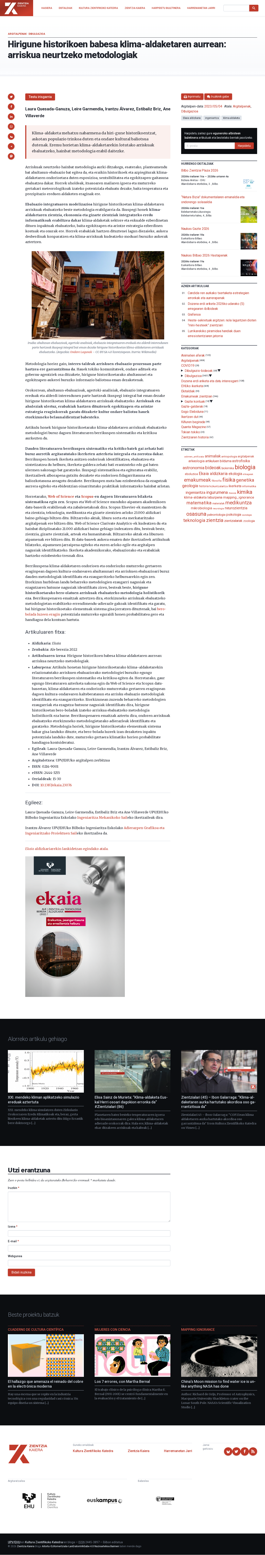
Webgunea (15, 1256)
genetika (245, 480)
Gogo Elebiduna (192, 412)
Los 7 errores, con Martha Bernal (122, 1381)
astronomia (193, 467)
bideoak (212, 467)
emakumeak (197, 480)
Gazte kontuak (195, 401)
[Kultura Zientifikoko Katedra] (42, 1501)
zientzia (214, 520)
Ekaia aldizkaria (192, 118)
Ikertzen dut (189, 417)
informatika (249, 486)
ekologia (235, 474)
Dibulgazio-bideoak (199, 371)
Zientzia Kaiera (138, 1451)
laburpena (214, 497)
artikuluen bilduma (218, 461)
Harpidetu (244, 145)
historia (203, 486)
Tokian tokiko (190, 432)
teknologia (194, 520)
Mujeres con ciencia (112, 1330)
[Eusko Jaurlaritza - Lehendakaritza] (165, 1501)
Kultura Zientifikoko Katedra (93, 1451)
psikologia (233, 515)
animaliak (212, 456)
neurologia (218, 508)
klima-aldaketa (231, 118)
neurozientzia (236, 508)
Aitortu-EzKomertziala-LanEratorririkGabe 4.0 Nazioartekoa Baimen (80, 1546)
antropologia (229, 456)
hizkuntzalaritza (218, 486)
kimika (245, 492)
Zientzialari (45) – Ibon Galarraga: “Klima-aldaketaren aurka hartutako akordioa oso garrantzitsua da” (218, 1102)
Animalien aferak (193, 355)
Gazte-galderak (192, 406)
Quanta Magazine (193, 427)
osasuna (196, 514)
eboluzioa (191, 474)
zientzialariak (233, 521)
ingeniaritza (212, 118)
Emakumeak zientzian (196, 396)
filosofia (217, 480)
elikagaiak (248, 474)
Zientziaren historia (195, 437)
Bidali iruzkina (21, 1272)
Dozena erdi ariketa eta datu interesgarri (209, 381)
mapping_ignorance (238, 497)
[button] (11, 96)
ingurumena (217, 492)
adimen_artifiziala (194, 456)
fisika (228, 479)
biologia (245, 467)
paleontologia (216, 515)
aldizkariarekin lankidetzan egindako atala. (66, 849)
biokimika (228, 468)
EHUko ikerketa (192, 386)
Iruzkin (13, 1188)
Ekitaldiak (188, 391)
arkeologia (196, 461)
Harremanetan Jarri (178, 1451)
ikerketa (235, 486)
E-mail (13, 1241)
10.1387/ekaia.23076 (56, 785)
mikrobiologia (201, 508)
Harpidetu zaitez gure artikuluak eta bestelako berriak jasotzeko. (218, 135)
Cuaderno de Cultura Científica (36, 1330)
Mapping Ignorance (198, 1330)
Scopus (87, 496)
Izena (12, 1226)
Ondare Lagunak (81, 352)
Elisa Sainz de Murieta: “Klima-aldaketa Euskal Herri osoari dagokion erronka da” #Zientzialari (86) (131, 1102)
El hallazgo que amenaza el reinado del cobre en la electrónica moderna (45, 1383)
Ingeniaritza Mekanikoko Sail (102, 817)
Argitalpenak (17, 33)
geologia (190, 485)
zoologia (249, 521)
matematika (198, 502)
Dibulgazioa (37, 33)
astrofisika (241, 461)
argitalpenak (246, 456)
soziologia (247, 515)
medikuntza (238, 503)
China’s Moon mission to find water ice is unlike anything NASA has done (218, 1383)
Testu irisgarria (40, 97)
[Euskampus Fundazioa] (104, 1501)
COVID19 (187, 366)
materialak (218, 503)
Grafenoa (194, 314)
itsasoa (232, 493)
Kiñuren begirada (193, 422)
